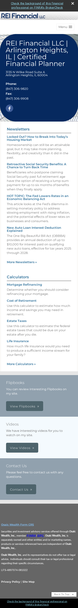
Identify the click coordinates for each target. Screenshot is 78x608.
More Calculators (21, 364)
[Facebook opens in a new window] (9, 109)
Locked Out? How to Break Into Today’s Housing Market (37, 138)
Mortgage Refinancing (24, 284)
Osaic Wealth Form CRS (17, 524)
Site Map (29, 581)
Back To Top (62, 594)
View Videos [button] (20, 448)
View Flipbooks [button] (22, 406)
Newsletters (18, 129)
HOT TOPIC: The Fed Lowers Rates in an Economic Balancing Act (38, 197)
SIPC (40, 535)
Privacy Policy (10, 581)
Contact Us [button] (19, 489)
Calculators (18, 277)
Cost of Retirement (22, 300)
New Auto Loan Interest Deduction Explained (34, 229)
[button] (65, 27)
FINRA (31, 535)
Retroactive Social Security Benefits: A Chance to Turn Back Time (36, 165)
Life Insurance (18, 341)
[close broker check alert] (72, 3)
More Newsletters (22, 262)
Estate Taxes (17, 321)
